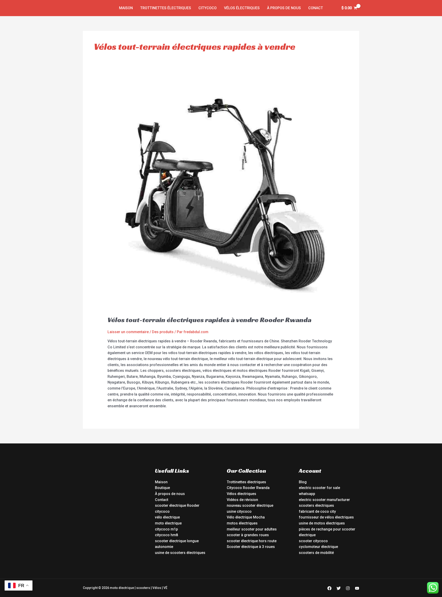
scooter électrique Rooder (177, 505)
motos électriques (242, 523)
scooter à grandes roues (248, 535)
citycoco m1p (166, 529)
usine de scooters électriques (180, 552)
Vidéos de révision (242, 500)
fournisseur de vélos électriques (326, 517)
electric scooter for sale (319, 488)
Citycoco (207, 8)
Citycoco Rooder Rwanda (248, 488)
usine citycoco (239, 511)
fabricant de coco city (317, 511)
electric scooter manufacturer (324, 500)
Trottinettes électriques (165, 8)
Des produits (163, 332)
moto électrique (168, 523)
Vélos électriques (242, 8)
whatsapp (307, 494)
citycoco (162, 511)
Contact (161, 500)
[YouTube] (357, 588)
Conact (315, 8)
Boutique (162, 488)
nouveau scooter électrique (250, 505)
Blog (303, 482)
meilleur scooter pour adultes (252, 529)
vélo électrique (167, 517)
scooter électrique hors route (251, 541)
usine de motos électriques (322, 523)
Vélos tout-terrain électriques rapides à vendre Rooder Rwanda (209, 319)
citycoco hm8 (166, 535)
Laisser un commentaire (128, 332)
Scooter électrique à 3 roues (251, 547)
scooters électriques (316, 505)
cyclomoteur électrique (318, 547)
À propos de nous (284, 8)
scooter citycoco (313, 541)
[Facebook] (329, 588)
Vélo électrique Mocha (246, 517)
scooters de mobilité (316, 552)
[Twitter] (339, 588)
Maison (126, 8)
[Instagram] (348, 588)
